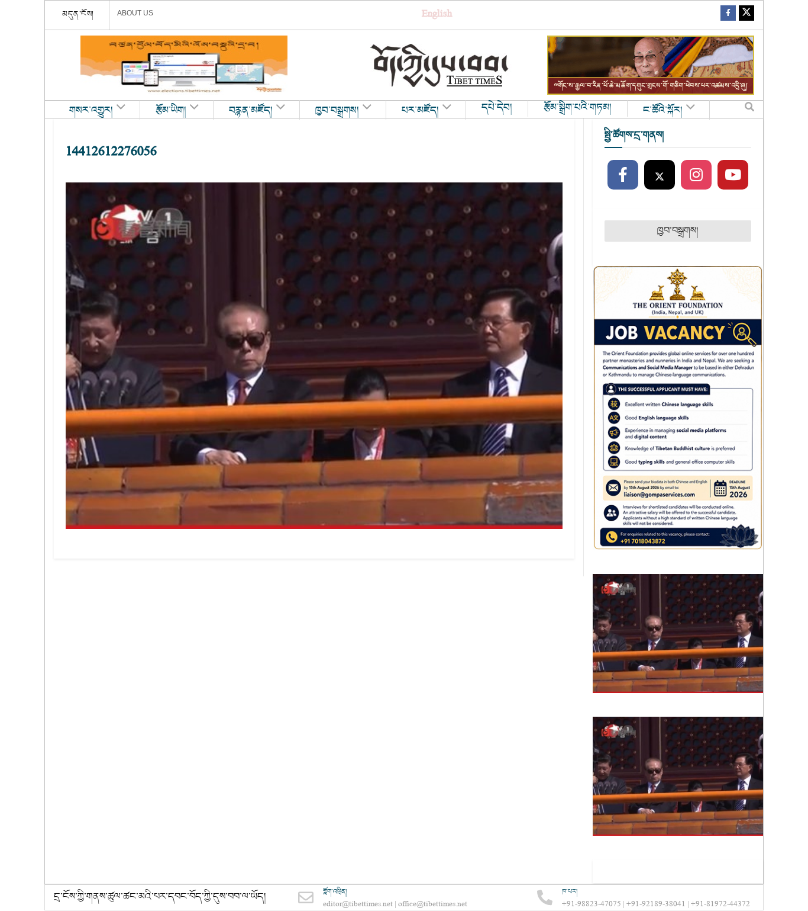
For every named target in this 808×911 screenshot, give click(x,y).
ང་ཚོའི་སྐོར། (663, 110)
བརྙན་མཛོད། (251, 110)
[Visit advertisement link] (183, 65)
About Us (135, 13)
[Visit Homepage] (441, 65)
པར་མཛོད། (420, 110)
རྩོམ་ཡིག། (171, 110)
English (437, 15)
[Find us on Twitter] (746, 15)
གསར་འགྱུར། (91, 110)
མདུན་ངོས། (78, 14)
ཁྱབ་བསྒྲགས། (337, 110)
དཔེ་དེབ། (496, 108)
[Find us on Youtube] (732, 175)
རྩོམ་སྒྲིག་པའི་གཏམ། (578, 108)
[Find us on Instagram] (696, 175)
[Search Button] (749, 109)
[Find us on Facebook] (728, 15)
